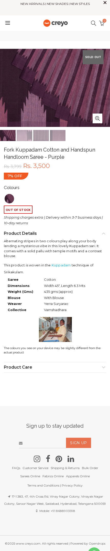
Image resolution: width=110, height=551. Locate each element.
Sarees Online (30, 476)
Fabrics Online (53, 476)
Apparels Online (78, 476)
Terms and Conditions (43, 485)
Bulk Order (90, 468)
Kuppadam (61, 265)
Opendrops (97, 543)
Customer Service (35, 468)
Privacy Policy (72, 485)
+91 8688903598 (63, 511)
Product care (18, 367)
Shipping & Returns (65, 468)
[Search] (94, 23)
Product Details (20, 233)
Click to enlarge (97, 118)
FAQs (16, 468)
